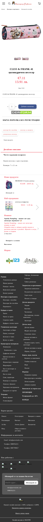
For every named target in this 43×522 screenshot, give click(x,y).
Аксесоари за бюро (9, 330)
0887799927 (14, 448)
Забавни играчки (30, 385)
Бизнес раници (8, 293)
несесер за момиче (26, 130)
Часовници (28, 312)
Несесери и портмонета (13, 9)
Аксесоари (28, 320)
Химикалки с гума (10, 350)
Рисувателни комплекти (33, 292)
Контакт (17, 420)
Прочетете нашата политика (21, 508)
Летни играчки (30, 381)
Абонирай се (10, 193)
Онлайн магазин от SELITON (21, 520)
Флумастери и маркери (11, 362)
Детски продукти (28, 302)
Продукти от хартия (10, 390)
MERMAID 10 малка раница (24, 181)
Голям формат (7, 401)
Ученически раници (10, 280)
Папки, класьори (8, 333)
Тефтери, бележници (32, 275)
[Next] (36, 186)
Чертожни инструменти (11, 387)
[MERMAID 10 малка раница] (9, 184)
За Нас (4, 424)
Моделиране (7, 365)
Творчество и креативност (31, 285)
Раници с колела (8, 286)
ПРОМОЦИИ (27, 392)
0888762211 (14, 444)
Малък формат (8, 397)
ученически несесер (10, 134)
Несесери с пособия (9, 300)
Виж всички (8, 244)
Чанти (5, 313)
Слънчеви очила (30, 334)
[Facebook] (3, 452)
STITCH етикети (21, 202)
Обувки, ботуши (30, 351)
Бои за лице (7, 374)
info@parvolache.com (16, 440)
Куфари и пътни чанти (10, 323)
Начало (3, 9)
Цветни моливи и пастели (8, 358)
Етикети (27, 278)
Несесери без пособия (26, 9)
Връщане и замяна (34, 416)
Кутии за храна (8, 340)
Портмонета (7, 306)
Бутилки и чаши (8, 337)
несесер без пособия (10, 130)
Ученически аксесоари (9, 327)
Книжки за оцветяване (32, 358)
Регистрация (19, 416)
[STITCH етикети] (9, 205)
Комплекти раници (9, 290)
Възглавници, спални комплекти (31, 316)
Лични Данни (19, 424)
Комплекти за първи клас (31, 388)
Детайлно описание (12, 149)
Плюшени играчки (31, 375)
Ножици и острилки (10, 381)
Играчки (25, 372)
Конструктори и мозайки (33, 378)
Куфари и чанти (7, 310)
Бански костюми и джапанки (30, 338)
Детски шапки (29, 327)
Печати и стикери (31, 298)
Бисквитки (31, 424)
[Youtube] (13, 452)
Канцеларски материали (9, 344)
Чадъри (27, 305)
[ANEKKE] (30, 261)
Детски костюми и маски (33, 348)
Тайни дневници (30, 282)
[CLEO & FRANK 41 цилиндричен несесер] (21, 52)
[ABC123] (13, 261)
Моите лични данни (22, 513)
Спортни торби (8, 320)
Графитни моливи (9, 353)
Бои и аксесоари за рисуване (9, 370)
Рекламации (6, 420)
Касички (27, 308)
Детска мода (26, 324)
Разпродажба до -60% (30, 396)
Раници (3, 277)
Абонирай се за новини (13, 240)
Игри (26, 365)
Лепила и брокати (9, 384)
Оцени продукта (8, 140)
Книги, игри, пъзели (29, 355)
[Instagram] (8, 452)
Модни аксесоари (30, 331)
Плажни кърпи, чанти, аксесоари (31, 344)
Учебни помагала (30, 361)
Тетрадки (4, 394)
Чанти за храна (8, 316)
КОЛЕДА (25, 400)
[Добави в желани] (39, 101)
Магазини (31, 420)
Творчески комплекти (32, 288)
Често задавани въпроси (14, 155)
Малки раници (8, 283)
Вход (3, 428)
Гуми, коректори (8, 377)
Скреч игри (28, 295)
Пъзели (27, 368)
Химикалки (7, 347)
